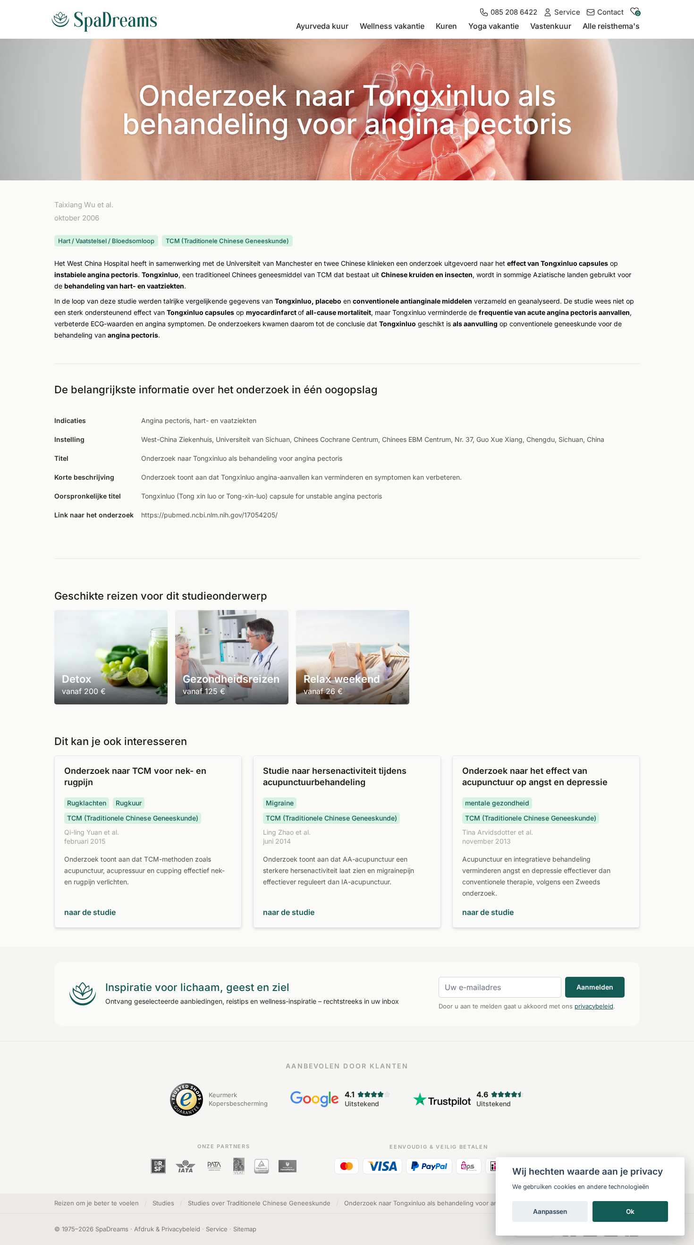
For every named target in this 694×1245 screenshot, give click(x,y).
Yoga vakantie (493, 26)
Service (217, 1229)
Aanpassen (550, 1211)
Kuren (446, 26)
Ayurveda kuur (322, 26)
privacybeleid (594, 1006)
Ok (630, 1211)
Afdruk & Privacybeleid (167, 1229)
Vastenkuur (550, 26)
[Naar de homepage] (108, 18)
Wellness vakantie (392, 26)
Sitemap (244, 1229)
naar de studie (90, 912)
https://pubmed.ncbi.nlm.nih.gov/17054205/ (209, 515)
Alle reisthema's (611, 26)
